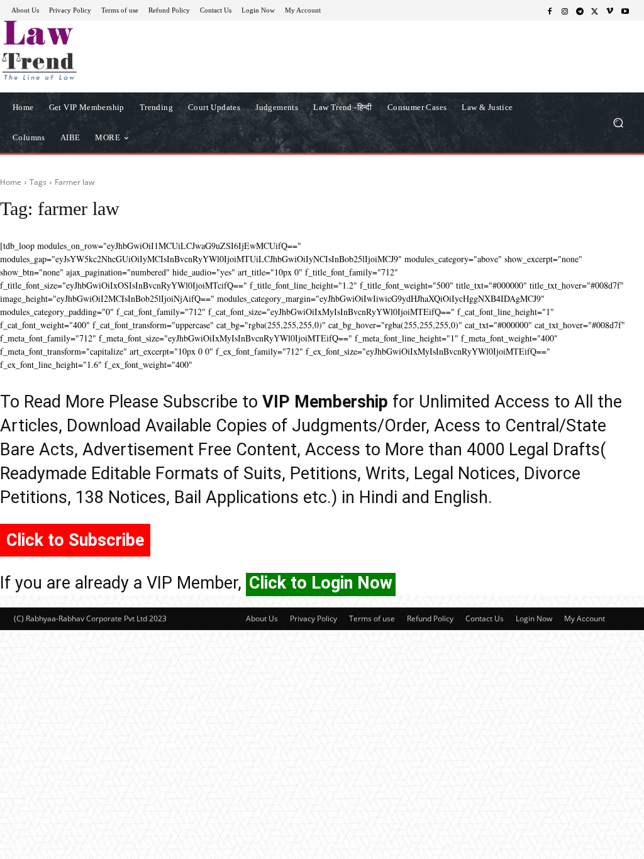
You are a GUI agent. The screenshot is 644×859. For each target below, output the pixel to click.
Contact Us (484, 618)
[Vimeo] (610, 10)
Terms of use (372, 618)
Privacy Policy (313, 618)
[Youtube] (625, 10)
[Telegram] (579, 10)
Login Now (534, 618)
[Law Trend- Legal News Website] (81, 50)
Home (10, 182)
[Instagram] (564, 10)
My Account (584, 618)
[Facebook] (549, 10)
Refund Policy (430, 618)
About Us (262, 618)
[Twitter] (594, 10)
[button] (618, 122)
